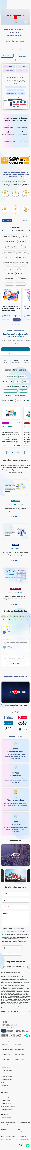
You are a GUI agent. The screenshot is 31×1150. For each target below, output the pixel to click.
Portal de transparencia (7, 1052)
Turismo (19, 1129)
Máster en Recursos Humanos (9, 1136)
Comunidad (22, 377)
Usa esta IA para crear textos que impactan (12, 1124)
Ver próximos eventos (14, 349)
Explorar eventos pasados (14, 353)
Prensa (16, 1052)
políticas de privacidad (19, 928)
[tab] (9, 66)
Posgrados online (20, 396)
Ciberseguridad (7, 381)
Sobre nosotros (5, 1044)
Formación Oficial (8, 400)
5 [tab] (20, 49)
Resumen (5, 320)
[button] (18, 290)
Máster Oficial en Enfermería (24, 1139)
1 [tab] (10, 49)
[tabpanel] (15, 37)
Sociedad (24, 386)
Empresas (9, 396)
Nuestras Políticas (6, 1054)
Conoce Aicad (18, 1044)
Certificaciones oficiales (7, 1109)
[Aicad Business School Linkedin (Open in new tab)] (19, 1145)
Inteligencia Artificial (22, 400)
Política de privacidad (6, 1047)
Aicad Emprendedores (6, 1103)
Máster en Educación (6, 1139)
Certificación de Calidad (7, 1049)
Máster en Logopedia (7, 1138)
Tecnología (7, 386)
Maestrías (16, 386)
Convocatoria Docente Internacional (10, 1097)
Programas (7, 56)
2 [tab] (13, 49)
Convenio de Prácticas (7, 1076)
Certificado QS (22, 220)
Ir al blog (15, 452)
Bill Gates (5, 426)
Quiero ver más (15, 324)
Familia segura (5, 1061)
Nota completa (7, 220)
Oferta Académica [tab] (18, 966)
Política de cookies (6, 1059)
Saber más (14, 516)
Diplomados (20, 230)
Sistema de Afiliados (19, 1054)
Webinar (16, 1061)
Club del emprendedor (7, 1088)
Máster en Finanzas (22, 1136)
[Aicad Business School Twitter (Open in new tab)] (24, 1145)
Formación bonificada (6, 1117)
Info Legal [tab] (7, 966)
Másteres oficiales (8, 231)
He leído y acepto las (13, 928)
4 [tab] (18, 49)
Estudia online (23, 391)
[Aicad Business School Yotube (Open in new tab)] (22, 1145)
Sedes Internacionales (20, 1049)
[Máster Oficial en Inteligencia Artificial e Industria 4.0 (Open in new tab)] (11, 295)
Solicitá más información (7, 1070)
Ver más (16, 320)
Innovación (4, 1129)
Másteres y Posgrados (19, 1059)
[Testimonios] (15, 17)
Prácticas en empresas (22, 55)
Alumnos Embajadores (7, 1079)
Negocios (26, 381)
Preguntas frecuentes (7, 1067)
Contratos (4, 1112)
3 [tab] (15, 49)
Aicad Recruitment (6, 1100)
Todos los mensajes (11, 377)
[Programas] (15, 60)
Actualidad (17, 381)
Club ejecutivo (5, 1085)
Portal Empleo (5, 1095)
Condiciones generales (7, 1057)
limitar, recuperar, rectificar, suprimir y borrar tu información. (15, 942)
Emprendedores (18, 1047)
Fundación (17, 1057)
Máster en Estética (22, 1138)
